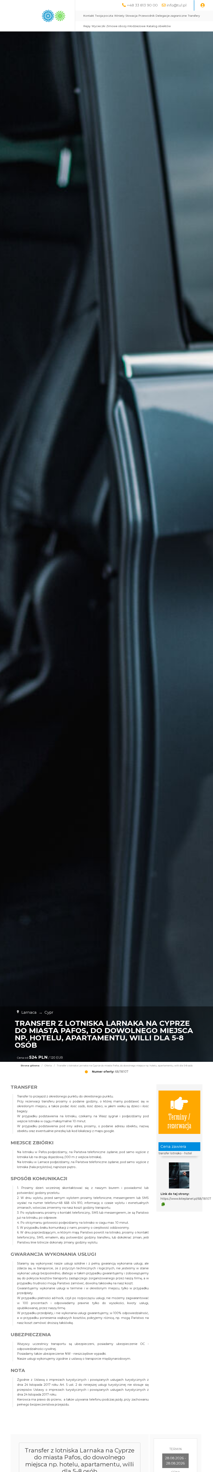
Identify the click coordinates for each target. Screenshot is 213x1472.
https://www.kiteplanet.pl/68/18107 (186, 1199)
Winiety (119, 15)
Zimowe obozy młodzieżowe (126, 26)
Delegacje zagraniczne (171, 15)
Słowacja (131, 15)
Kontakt (88, 15)
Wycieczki (98, 26)
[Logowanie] (202, 5)
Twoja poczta (104, 15)
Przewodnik (147, 15)
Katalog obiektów (159, 26)
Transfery (194, 15)
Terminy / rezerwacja (179, 1121)
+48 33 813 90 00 (142, 5)
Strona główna (30, 1065)
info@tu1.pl (177, 5)
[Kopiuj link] (163, 1204)
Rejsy (86, 26)
